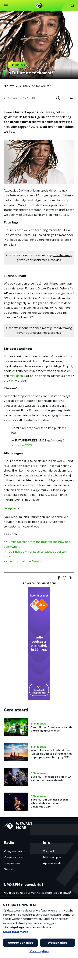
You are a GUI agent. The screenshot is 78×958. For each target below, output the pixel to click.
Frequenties (12, 863)
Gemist (8, 869)
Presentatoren (14, 857)
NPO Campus (52, 857)
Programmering (14, 851)
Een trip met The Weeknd (25, 561)
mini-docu (16, 375)
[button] (5, 5)
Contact (48, 851)
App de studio (52, 863)
